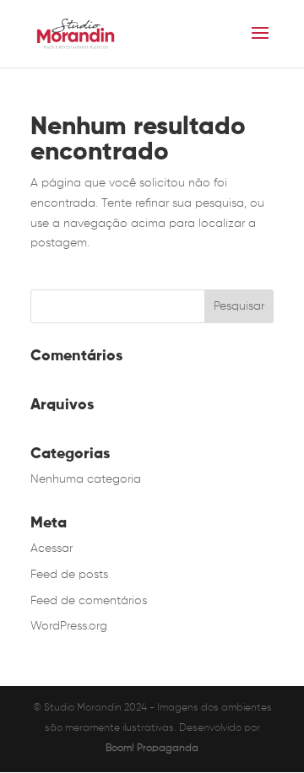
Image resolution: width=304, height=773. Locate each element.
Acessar (51, 548)
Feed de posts (69, 575)
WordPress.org (68, 626)
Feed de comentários (88, 601)
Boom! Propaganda (152, 748)
